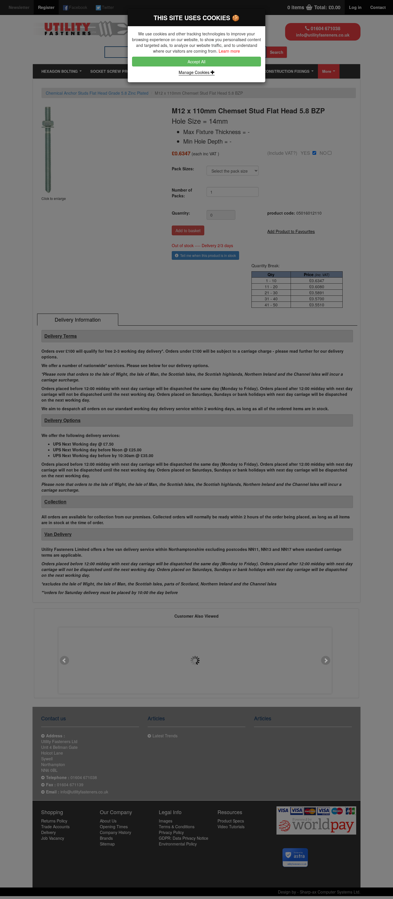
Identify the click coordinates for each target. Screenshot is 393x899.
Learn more (229, 51)
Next (325, 660)
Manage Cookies (195, 72)
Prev (64, 660)
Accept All (196, 61)
